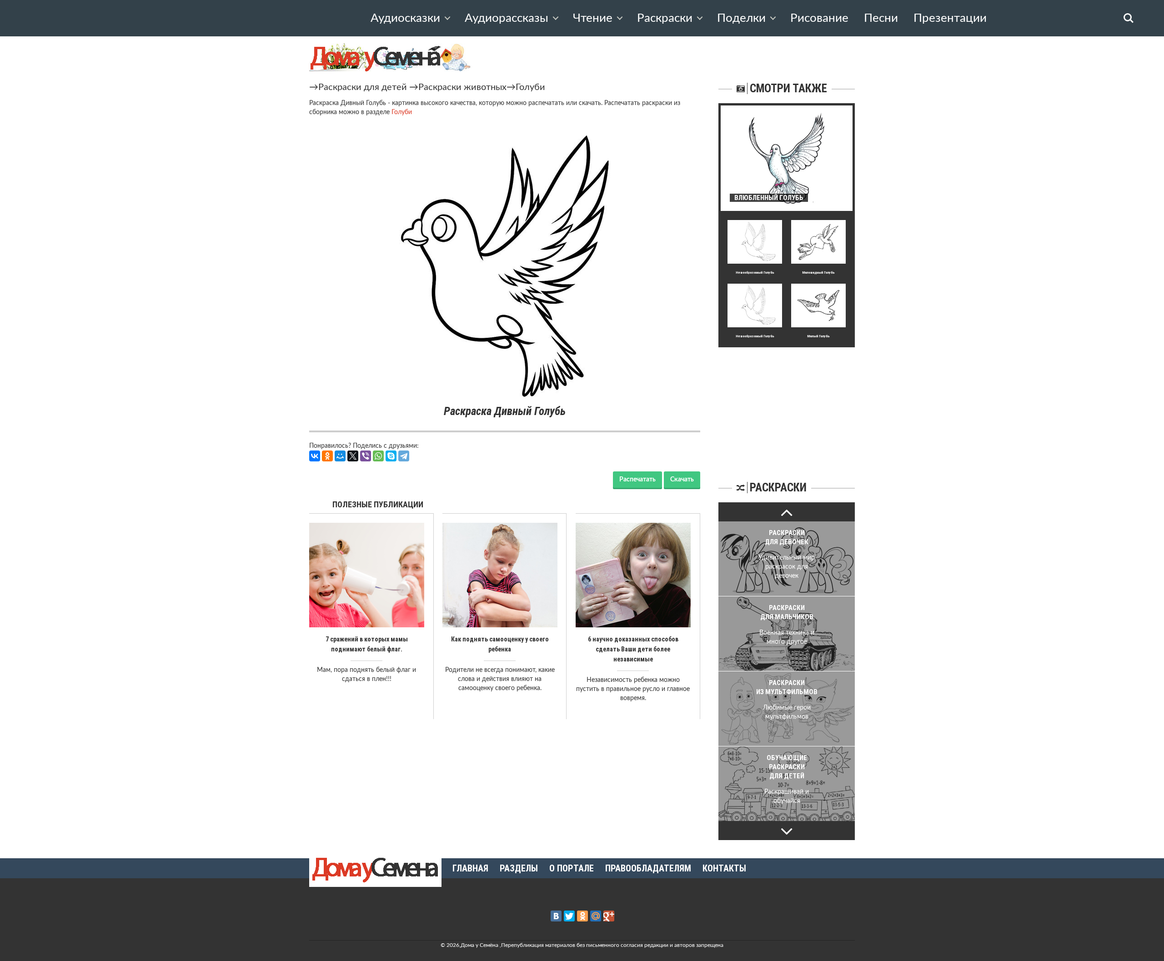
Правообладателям (648, 868)
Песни (881, 18)
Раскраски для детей (362, 87)
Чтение (592, 18)
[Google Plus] (608, 916)
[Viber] (365, 455)
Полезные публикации (377, 504)
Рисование (819, 18)
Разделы (519, 868)
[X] (352, 455)
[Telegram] (403, 455)
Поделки (741, 18)
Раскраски (664, 18)
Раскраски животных (462, 87)
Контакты (724, 868)
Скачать (682, 479)
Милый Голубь (818, 336)
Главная (470, 868)
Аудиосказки (405, 18)
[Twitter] (569, 916)
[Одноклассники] (327, 455)
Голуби (530, 87)
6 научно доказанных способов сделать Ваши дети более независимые (633, 649)
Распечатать (637, 479)
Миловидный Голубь (818, 272)
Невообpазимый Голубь (755, 272)
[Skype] (391, 455)
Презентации (950, 18)
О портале (571, 868)
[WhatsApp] (378, 455)
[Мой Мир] (340, 455)
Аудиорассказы (506, 18)
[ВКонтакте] (314, 455)
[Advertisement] (786, 404)
